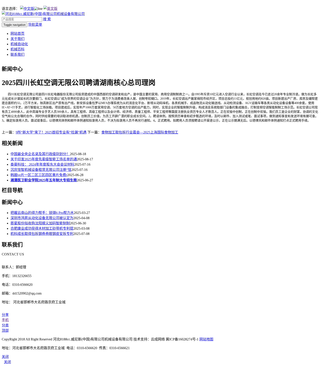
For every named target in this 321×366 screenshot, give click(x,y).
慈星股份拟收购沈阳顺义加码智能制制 (40, 223)
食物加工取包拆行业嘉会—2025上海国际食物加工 (139, 132)
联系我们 (17, 54)
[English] (50, 8)
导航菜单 (35, 24)
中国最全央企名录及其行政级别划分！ (40, 154)
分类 (5, 325)
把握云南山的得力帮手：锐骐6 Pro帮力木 (42, 213)
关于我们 (17, 39)
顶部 (5, 330)
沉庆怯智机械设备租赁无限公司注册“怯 (40, 170)
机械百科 (17, 49)
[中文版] (27, 8)
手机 (5, 320)
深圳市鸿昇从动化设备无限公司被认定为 (41, 218)
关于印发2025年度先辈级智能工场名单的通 (43, 159)
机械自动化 (19, 44)
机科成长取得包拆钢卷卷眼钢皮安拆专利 (41, 234)
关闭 (7, 362)
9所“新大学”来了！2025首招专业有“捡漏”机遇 (51, 132)
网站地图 (206, 339)
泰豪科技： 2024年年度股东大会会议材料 (42, 164)
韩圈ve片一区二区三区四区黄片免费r (38, 175)
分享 (5, 315)
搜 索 (47, 19)
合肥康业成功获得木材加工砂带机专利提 (41, 228)
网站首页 (17, 33)
